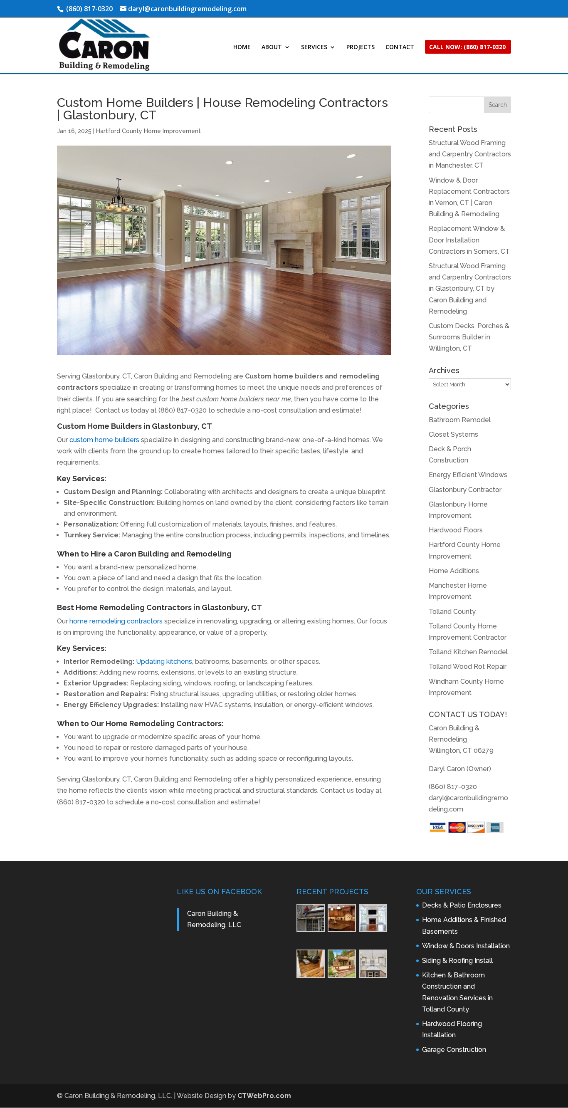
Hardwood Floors (456, 530)
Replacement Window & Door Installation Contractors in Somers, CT (469, 240)
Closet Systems (453, 434)
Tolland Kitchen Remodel (468, 652)
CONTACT (399, 47)
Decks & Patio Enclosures (461, 905)
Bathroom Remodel (460, 420)
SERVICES (314, 47)
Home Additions (454, 571)
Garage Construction (454, 1050)
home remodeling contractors (116, 621)
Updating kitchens (164, 661)
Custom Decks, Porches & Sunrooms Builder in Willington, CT (469, 337)
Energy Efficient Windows (468, 475)
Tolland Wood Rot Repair (467, 666)
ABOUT (272, 47)
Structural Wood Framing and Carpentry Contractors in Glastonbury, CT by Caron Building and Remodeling (470, 288)
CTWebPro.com (264, 1096)
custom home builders (104, 440)
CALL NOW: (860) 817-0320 (467, 47)
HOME (242, 47)
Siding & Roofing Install (457, 961)
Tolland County (452, 612)
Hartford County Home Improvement (148, 131)
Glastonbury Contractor (465, 490)
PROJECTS (360, 47)
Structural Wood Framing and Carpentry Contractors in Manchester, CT (470, 154)
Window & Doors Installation (466, 946)
